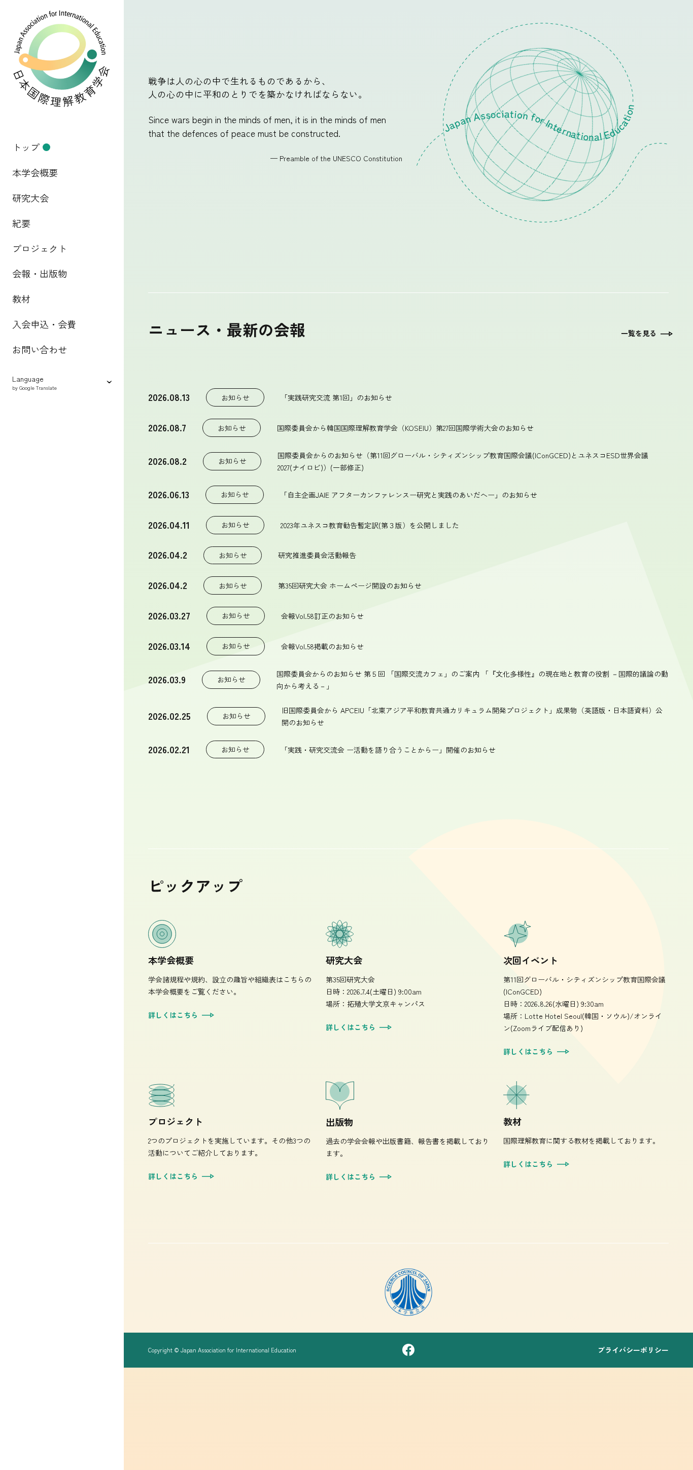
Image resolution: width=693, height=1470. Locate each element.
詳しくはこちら (173, 1015)
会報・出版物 (39, 273)
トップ (26, 147)
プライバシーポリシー (633, 1350)
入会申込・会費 (44, 323)
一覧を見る (638, 333)
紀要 (21, 223)
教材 (21, 298)
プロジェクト (39, 248)
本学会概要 (35, 172)
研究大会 (30, 197)
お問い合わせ (39, 349)
